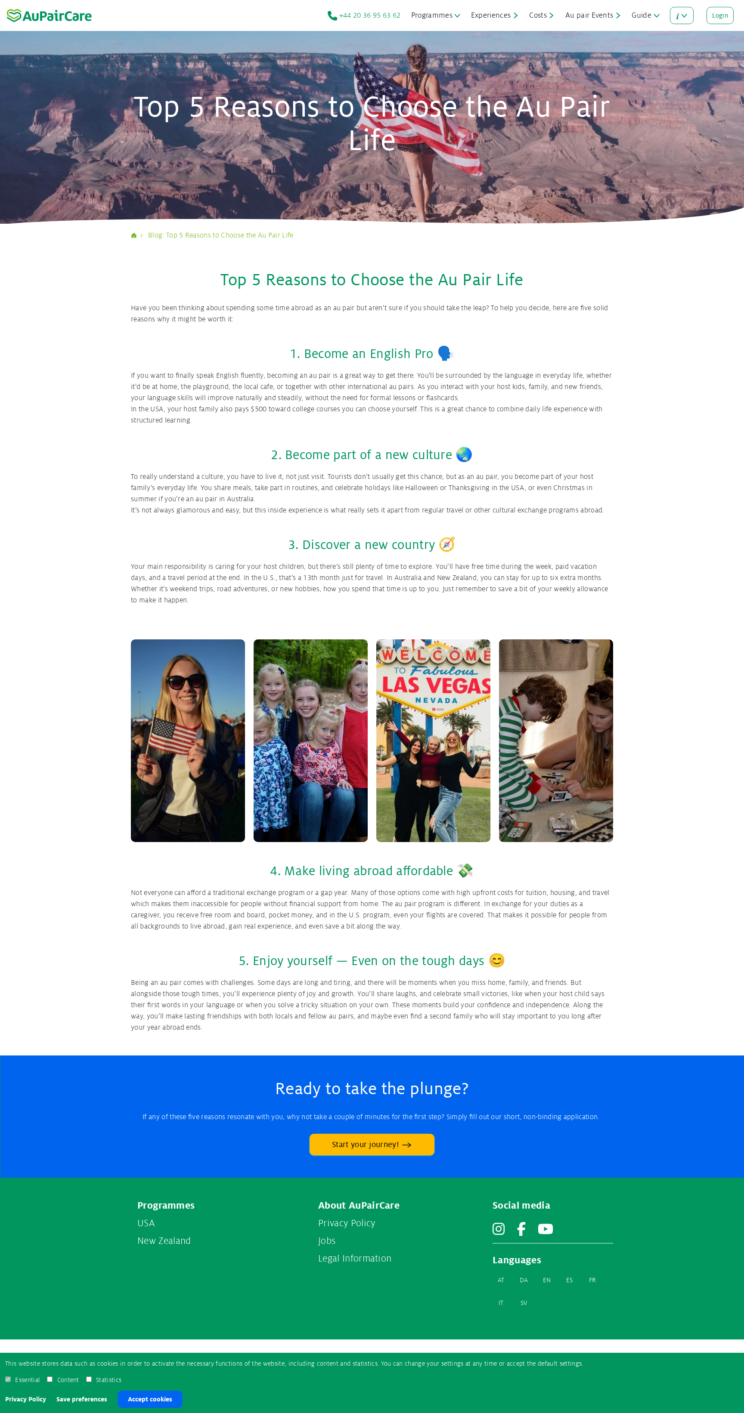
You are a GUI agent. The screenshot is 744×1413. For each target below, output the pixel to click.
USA (146, 1223)
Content (68, 1379)
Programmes (432, 15)
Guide (641, 15)
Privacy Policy (25, 1399)
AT (501, 1280)
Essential (27, 1379)
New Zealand (164, 1241)
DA (524, 1280)
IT (501, 1302)
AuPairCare (137, 235)
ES (569, 1280)
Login (720, 15)
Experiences (491, 15)
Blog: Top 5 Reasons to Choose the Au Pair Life (221, 235)
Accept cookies (150, 1399)
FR (592, 1280)
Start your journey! (365, 1144)
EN (547, 1280)
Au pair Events (589, 15)
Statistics (108, 1379)
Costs (538, 15)
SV (524, 1302)
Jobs (326, 1241)
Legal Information (354, 1258)
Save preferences (81, 1399)
